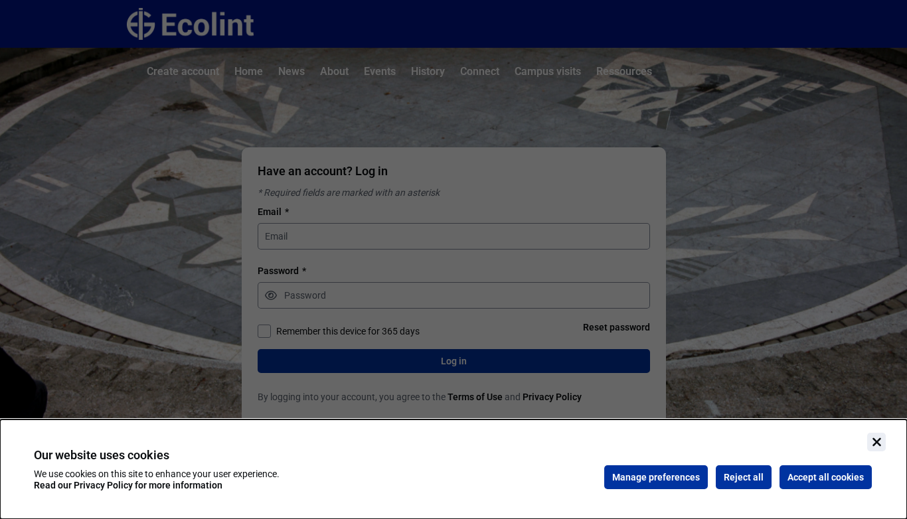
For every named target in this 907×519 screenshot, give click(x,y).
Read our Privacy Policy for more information (128, 485)
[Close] (876, 442)
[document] (453, 469)
